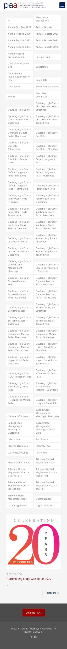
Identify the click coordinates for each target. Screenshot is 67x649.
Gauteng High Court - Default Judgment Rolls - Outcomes (47, 172)
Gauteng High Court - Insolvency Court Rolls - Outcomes (19, 225)
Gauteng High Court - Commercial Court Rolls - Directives (19, 132)
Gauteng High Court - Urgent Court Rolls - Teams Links (47, 360)
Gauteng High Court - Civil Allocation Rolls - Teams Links (47, 119)
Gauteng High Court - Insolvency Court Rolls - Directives (47, 212)
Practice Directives (18, 445)
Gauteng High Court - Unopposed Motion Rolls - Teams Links (19, 347)
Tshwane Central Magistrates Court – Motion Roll (46, 472)
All (9, 20)
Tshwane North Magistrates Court (17, 497)
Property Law (43, 445)
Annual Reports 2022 (19, 40)
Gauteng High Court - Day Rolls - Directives (47, 147)
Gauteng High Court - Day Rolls (47, 134)
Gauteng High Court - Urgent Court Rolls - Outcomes (19, 360)
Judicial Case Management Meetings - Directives (47, 413)
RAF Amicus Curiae (18, 452)
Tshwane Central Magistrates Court (45, 461)
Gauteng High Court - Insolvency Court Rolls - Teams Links (47, 225)
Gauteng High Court (19, 109)
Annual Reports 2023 (47, 40)
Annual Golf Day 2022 (19, 27)
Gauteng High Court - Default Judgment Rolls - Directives (19, 172)
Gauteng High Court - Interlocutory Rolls (19, 240)
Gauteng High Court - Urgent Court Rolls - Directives (47, 347)
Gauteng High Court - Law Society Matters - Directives (47, 268)
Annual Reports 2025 (47, 47)
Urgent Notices (44, 505)
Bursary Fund (43, 57)
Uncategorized (44, 498)
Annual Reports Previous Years (16, 55)
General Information (18, 416)
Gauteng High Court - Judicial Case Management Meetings (19, 266)
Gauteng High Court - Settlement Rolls (19, 309)
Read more (53, 592)
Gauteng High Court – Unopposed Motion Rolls (19, 400)
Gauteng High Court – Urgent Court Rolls (47, 401)
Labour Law (14, 439)
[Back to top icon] (62, 644)
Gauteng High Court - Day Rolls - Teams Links (19, 159)
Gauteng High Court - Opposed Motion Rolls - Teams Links (47, 294)
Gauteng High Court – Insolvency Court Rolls (19, 386)
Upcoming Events (17, 505)
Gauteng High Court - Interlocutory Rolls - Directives (47, 238)
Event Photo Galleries (47, 86)
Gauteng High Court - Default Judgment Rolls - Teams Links (19, 185)
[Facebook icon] (31, 636)
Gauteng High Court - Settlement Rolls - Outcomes (19, 320)
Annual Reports (44, 27)
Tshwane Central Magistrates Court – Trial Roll (46, 485)
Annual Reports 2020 (19, 33)
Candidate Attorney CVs (18, 65)
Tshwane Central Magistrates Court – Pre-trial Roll (18, 485)
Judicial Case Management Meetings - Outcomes (15, 427)
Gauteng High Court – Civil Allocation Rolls (19, 375)
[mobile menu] (62, 5)
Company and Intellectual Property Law (19, 76)
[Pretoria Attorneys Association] (25, 5)
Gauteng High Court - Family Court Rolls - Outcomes (47, 198)
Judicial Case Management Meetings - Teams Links (45, 427)
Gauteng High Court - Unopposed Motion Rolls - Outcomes (47, 334)
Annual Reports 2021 (47, 33)
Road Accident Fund (19, 462)
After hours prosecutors (42, 19)
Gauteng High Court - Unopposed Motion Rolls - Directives (19, 334)
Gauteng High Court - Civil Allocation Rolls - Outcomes (19, 119)
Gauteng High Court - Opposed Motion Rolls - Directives (47, 281)
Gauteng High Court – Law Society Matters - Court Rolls (47, 386)
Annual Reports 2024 (19, 47)
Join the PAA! (33, 612)
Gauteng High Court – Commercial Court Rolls (46, 373)
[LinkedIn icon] (35, 636)
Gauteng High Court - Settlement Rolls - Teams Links (47, 320)
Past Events (42, 439)
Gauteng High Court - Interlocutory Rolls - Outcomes (19, 251)
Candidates (42, 66)
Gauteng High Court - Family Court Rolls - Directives (19, 198)
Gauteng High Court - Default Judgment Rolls (47, 159)
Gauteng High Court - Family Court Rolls (47, 187)
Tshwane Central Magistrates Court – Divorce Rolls (18, 472)
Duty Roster (14, 86)
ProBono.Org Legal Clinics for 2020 (28, 578)
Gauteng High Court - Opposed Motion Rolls (19, 281)
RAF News (41, 452)
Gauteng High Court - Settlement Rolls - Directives (47, 307)
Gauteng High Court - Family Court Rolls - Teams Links (19, 212)
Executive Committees (42, 95)
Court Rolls (41, 80)
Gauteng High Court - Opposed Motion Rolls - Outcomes (19, 294)
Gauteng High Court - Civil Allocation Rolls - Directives (47, 106)
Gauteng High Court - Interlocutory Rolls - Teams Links (47, 251)
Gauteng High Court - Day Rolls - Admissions (19, 146)
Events (11, 96)
